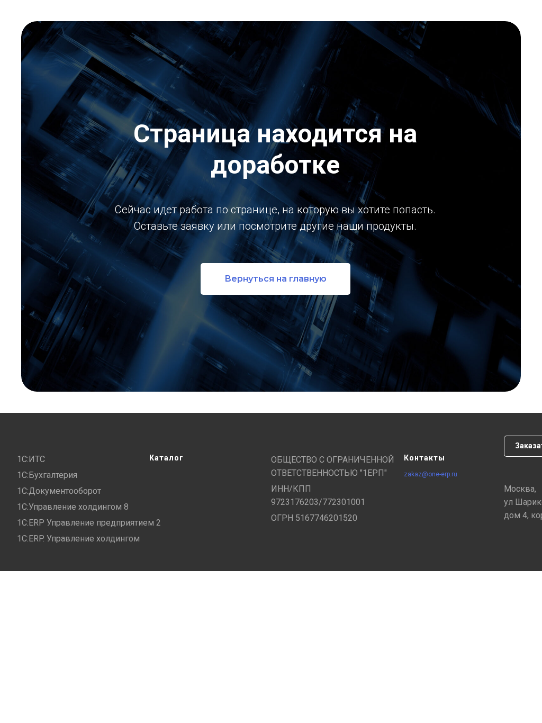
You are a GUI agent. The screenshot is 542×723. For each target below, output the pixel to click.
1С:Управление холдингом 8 (73, 507)
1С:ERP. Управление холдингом (78, 539)
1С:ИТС (31, 459)
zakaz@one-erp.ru (430, 474)
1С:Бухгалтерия (47, 475)
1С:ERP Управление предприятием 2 (89, 523)
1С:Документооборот (59, 491)
